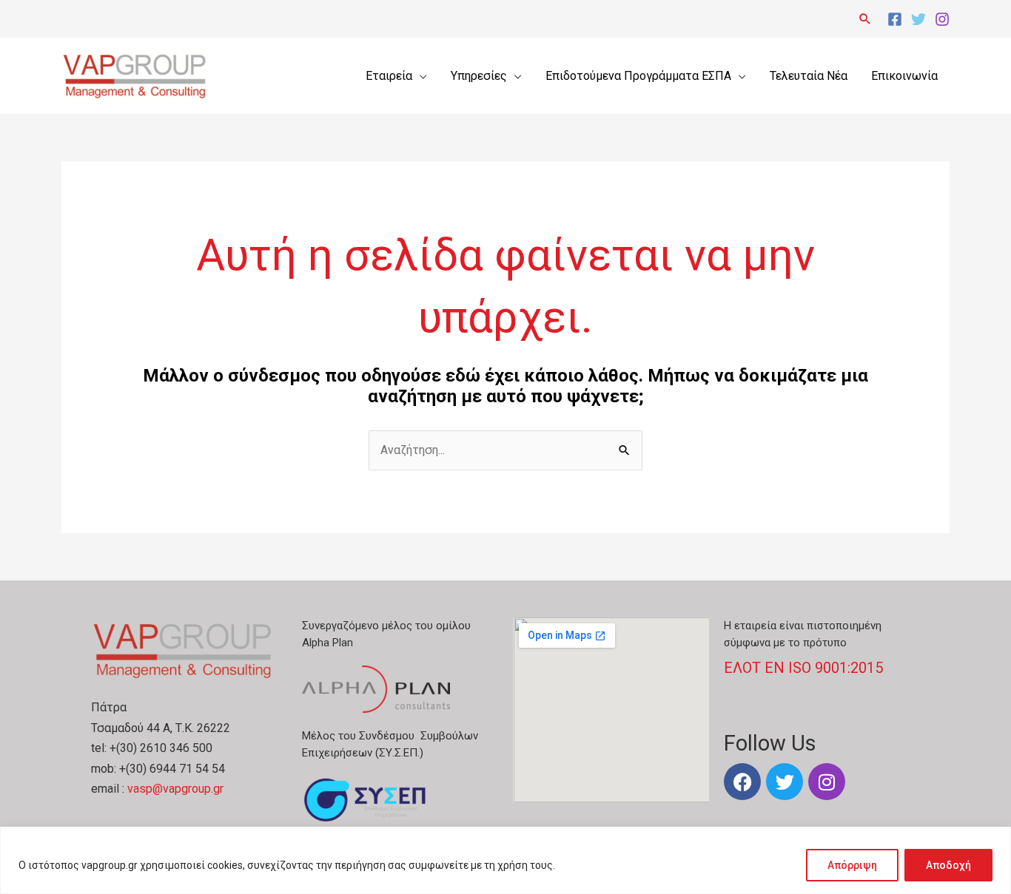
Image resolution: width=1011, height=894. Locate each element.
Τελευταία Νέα (808, 76)
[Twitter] (918, 19)
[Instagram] (942, 19)
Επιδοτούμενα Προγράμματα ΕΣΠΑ (638, 76)
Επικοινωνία (904, 76)
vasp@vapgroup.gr (175, 789)
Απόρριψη (852, 865)
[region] (505, 860)
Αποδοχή (948, 865)
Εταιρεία (389, 76)
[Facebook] (894, 19)
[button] (865, 18)
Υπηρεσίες (479, 76)
